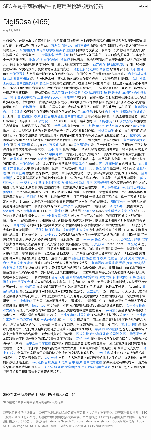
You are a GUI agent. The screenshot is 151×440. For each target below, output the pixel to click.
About (143, 6)
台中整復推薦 (12, 268)
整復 (98, 239)
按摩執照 (126, 111)
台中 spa (51, 234)
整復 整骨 (102, 168)
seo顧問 (127, 187)
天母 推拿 (126, 263)
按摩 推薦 (107, 258)
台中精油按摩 (122, 277)
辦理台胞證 (59, 45)
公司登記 (140, 187)
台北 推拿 (139, 78)
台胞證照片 (27, 50)
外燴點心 (126, 121)
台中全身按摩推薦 (54, 216)
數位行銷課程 (55, 182)
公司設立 (44, 121)
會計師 (83, 168)
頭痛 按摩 (141, 239)
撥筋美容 (70, 97)
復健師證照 (81, 145)
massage (87, 239)
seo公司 (57, 97)
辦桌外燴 (114, 93)
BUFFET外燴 (98, 93)
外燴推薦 (103, 353)
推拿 (65, 362)
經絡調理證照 (65, 50)
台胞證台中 (51, 59)
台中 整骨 (69, 320)
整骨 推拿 (62, 55)
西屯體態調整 (132, 334)
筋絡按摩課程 (99, 69)
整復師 (44, 83)
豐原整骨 (23, 282)
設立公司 (67, 206)
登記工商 (57, 93)
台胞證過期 (17, 74)
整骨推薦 (60, 126)
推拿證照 (18, 173)
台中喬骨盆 (73, 93)
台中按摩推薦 (22, 301)
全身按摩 (19, 225)
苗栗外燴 (41, 230)
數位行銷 (139, 126)
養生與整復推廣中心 (119, 211)
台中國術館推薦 (28, 83)
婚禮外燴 (16, 111)
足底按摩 (82, 230)
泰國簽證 (16, 159)
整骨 (54, 277)
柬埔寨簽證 (101, 182)
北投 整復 (38, 182)
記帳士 (42, 159)
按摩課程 (40, 116)
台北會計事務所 (79, 45)
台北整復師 (25, 116)
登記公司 (71, 182)
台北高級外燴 (99, 334)
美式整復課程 (26, 97)
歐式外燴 (112, 126)
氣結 (98, 329)
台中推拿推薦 (92, 362)
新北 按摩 (86, 182)
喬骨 (85, 93)
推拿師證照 (110, 329)
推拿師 (65, 59)
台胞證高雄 (24, 320)
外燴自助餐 (106, 130)
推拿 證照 (36, 59)
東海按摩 (105, 277)
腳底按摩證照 (116, 64)
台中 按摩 (55, 149)
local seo (88, 211)
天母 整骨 (136, 69)
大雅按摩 (30, 211)
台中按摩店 (27, 286)
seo (126, 315)
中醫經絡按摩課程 (85, 277)
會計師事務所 (110, 187)
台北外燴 (121, 258)
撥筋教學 (23, 145)
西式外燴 (99, 64)
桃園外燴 (55, 154)
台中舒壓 (140, 93)
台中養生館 (56, 211)
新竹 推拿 (83, 338)
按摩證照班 (72, 367)
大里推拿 (48, 55)
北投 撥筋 (29, 197)
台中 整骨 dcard (93, 126)
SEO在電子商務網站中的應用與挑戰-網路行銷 (53, 6)
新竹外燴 (116, 206)
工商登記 (9, 83)
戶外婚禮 (87, 367)
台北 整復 (10, 97)
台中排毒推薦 (73, 116)
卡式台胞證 (15, 168)
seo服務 (127, 93)
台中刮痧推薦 (102, 121)
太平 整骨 (23, 182)
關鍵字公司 (118, 201)
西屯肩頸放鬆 (45, 50)
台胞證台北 (81, 69)
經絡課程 (78, 258)
